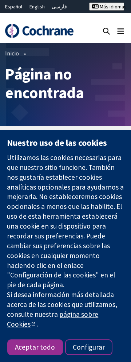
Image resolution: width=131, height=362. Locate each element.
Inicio (12, 53)
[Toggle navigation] (120, 30)
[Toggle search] (106, 30)
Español (13, 6)
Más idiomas (111, 6)
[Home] (39, 31)
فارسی (59, 6)
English (37, 6)
